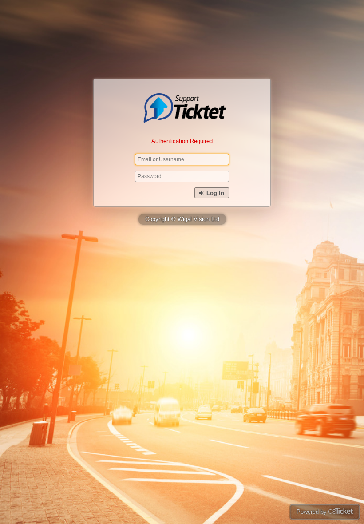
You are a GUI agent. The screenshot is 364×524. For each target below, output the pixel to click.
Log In (214, 193)
